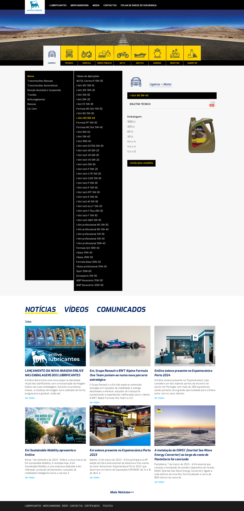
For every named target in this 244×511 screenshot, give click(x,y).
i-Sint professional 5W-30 (90, 234)
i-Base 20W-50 (84, 257)
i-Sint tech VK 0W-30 (87, 155)
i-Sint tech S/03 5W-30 (88, 178)
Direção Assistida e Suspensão (44, 90)
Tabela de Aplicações (87, 76)
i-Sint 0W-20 (83, 99)
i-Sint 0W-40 (83, 132)
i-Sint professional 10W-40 (90, 243)
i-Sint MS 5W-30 (85, 113)
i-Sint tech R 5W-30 (87, 197)
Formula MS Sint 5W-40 (89, 127)
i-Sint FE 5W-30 (84, 104)
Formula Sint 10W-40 (87, 248)
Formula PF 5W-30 (86, 122)
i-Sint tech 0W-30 (85, 164)
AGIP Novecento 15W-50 (89, 280)
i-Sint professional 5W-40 (90, 238)
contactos (110, 5)
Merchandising (80, 5)
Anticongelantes (36, 99)
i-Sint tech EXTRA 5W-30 (89, 146)
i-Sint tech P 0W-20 (87, 169)
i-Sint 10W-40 (83, 141)
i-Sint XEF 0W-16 (85, 85)
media (96, 5)
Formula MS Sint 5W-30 (89, 108)
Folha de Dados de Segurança (139, 5)
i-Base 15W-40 (84, 252)
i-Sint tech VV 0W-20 (87, 159)
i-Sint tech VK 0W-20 (87, 150)
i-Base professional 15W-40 (91, 266)
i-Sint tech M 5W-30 (87, 201)
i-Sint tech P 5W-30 (87, 187)
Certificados (92, 506)
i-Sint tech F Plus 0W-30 (89, 210)
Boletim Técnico (140, 104)
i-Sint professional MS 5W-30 (92, 224)
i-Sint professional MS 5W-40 (92, 229)
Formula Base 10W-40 (88, 262)
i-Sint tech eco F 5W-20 (89, 206)
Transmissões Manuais (40, 81)
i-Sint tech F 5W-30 (86, 215)
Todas (28, 321)
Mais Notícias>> (122, 492)
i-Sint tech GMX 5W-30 (88, 220)
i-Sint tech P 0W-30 (87, 183)
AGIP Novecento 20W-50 (89, 285)
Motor (30, 76)
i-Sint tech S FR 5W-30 (88, 173)
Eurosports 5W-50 (86, 275)
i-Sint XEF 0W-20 (85, 90)
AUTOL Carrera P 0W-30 (89, 81)
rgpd (65, 506)
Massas (31, 104)
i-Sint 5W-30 (83, 94)
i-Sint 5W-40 (83, 136)
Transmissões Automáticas (42, 85)
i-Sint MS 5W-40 (85, 118)
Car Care (32, 108)
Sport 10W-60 (83, 271)
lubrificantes (58, 5)
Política (108, 506)
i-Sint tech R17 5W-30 (88, 192)
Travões (32, 94)
